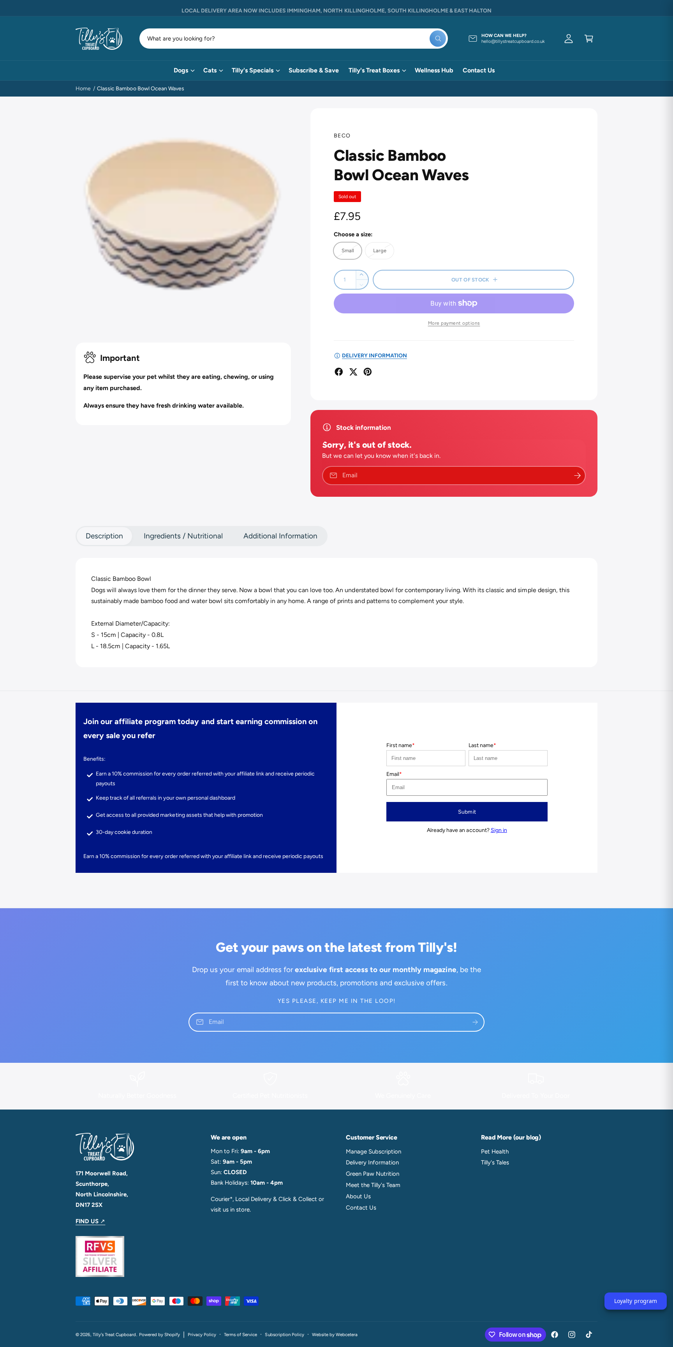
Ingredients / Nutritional (183, 535)
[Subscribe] (475, 1022)
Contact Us (361, 1207)
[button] (589, 38)
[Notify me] (577, 475)
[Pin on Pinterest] (368, 372)
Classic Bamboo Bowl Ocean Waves (140, 88)
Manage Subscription (373, 1151)
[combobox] (293, 38)
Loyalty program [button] (635, 1301)
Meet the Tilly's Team (373, 1185)
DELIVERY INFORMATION (374, 355)
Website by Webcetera (335, 1334)
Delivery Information (372, 1162)
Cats (210, 70)
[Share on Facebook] (339, 372)
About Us (358, 1196)
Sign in (499, 830)
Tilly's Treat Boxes (374, 70)
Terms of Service (240, 1334)
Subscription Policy (284, 1334)
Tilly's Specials (252, 70)
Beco (342, 135)
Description (104, 535)
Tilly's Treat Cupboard (114, 1334)
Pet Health (495, 1151)
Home (83, 88)
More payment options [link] (454, 323)
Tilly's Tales (495, 1162)
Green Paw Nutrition (372, 1173)
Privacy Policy (202, 1334)
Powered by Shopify (159, 1334)
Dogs (181, 70)
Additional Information (280, 535)
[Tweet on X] (353, 372)
